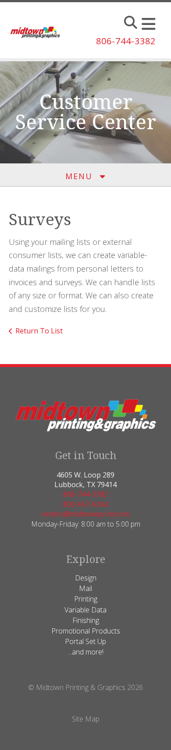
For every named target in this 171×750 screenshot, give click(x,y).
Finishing (85, 620)
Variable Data (85, 610)
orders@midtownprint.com (85, 514)
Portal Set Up (85, 641)
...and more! (85, 652)
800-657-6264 (85, 504)
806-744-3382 (126, 41)
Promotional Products (85, 631)
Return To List (39, 331)
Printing (85, 599)
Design (85, 578)
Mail (85, 588)
